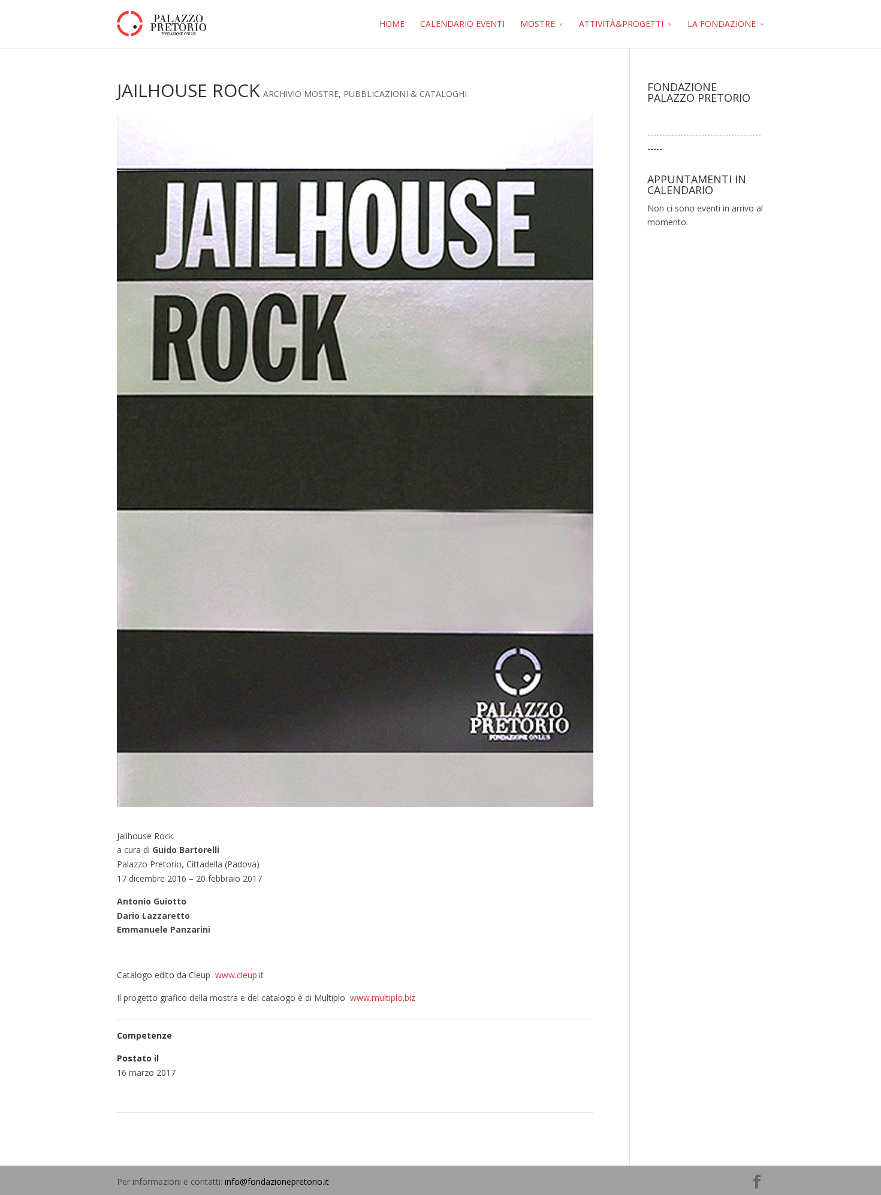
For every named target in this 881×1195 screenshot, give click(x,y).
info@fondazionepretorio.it (277, 1181)
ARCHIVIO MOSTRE (301, 93)
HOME (392, 23)
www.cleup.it (239, 975)
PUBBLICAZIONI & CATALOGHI (405, 93)
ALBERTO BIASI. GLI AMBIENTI (526, 1128)
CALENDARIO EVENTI (462, 23)
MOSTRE (537, 23)
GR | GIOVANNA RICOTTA (174, 1128)
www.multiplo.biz (381, 997)
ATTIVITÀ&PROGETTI (621, 23)
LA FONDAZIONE (721, 23)
